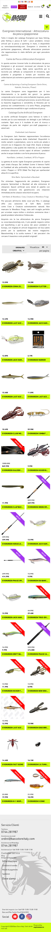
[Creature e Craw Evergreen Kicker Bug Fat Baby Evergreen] (38, 450)
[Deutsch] (25, 1)
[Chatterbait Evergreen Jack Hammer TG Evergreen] (38, 303)
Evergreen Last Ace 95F (12, 397)
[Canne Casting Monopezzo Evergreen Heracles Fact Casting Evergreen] (12, 523)
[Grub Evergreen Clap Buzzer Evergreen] (12, 487)
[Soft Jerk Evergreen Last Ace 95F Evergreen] (12, 376)
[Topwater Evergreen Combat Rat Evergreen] (38, 413)
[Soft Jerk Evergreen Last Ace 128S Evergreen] (12, 303)
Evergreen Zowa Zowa (12, 286)
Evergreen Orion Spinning (38, 507)
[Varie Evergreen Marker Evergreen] (38, 340)
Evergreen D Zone (36, 801)
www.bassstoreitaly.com (15, 46)
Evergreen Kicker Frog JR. (12, 691)
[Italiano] (19, 1)
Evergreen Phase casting (38, 654)
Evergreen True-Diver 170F (38, 617)
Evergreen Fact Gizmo (12, 764)
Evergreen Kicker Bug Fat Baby (38, 470)
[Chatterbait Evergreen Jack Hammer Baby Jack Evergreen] (12, 340)
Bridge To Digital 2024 (8, 858)
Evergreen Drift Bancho (12, 654)
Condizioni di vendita (9, 865)
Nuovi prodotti (5, 7)
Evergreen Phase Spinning (12, 581)
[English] (22, 1)
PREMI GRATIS (22, 7)
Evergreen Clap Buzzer (12, 507)
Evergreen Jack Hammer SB (12, 617)
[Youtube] (15, 919)
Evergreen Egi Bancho (38, 581)
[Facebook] (22, 919)
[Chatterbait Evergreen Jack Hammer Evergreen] (38, 523)
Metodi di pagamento (10, 869)
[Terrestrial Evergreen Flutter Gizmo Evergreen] (38, 266)
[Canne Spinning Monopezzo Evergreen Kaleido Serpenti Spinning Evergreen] (12, 450)
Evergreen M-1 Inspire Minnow (12, 801)
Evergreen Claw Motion (12, 433)
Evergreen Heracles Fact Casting (12, 544)
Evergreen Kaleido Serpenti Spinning (12, 470)
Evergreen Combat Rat (38, 433)
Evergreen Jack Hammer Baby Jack (12, 360)
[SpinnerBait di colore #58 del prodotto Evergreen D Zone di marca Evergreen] (38, 781)
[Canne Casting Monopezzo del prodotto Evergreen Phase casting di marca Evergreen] (38, 634)
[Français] (28, 1)
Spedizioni (6, 874)
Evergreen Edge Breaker (38, 728)
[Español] (31, 1)
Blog (3, 856)
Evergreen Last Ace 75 (12, 728)
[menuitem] (25, 856)
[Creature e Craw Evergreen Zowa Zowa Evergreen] (12, 266)
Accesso (37, 7)
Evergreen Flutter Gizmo (38, 286)
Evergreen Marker (37, 360)
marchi (30, 7)
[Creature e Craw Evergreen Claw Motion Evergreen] (12, 413)
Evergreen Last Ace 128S (12, 323)
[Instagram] (29, 919)
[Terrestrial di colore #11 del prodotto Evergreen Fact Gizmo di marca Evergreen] (12, 744)
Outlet (13, 7)
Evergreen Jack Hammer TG (38, 323)
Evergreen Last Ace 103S (38, 397)
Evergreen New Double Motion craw (38, 691)
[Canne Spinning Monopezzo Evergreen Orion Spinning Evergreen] (38, 487)
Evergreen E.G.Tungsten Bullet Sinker (38, 764)
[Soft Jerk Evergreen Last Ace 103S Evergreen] (38, 376)
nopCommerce (39, 927)
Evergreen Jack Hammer (38, 544)
